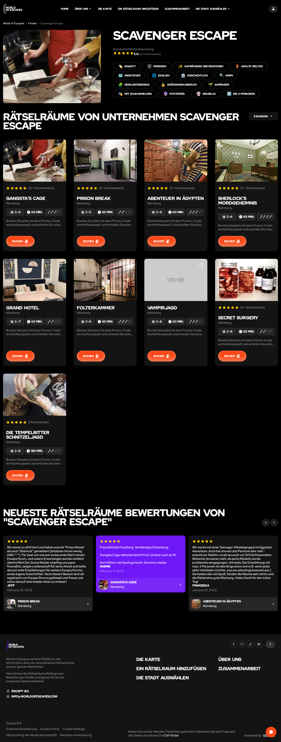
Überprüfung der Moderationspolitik (31, 735)
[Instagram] (242, 644)
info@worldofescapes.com (34, 696)
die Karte (105, 8)
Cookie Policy (49, 729)
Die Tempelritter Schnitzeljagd (27, 435)
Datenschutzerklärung (21, 729)
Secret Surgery (238, 318)
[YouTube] (259, 644)
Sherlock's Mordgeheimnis (237, 200)
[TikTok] (250, 644)
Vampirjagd (162, 308)
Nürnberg (13, 203)
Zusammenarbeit (177, 8)
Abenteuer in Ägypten (175, 198)
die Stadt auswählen (211, 9)
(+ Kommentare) (149, 54)
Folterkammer (96, 308)
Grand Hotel (22, 308)
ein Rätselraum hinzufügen (138, 8)
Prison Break (94, 198)
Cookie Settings (74, 729)
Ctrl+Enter (171, 735)
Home (65, 8)
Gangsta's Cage (25, 198)
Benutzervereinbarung (76, 735)
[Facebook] (233, 644)
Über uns (81, 9)
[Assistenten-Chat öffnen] (271, 732)
